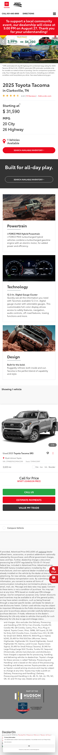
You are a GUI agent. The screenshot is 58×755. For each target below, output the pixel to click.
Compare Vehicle (15, 528)
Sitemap (30, 735)
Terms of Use (45, 735)
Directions (28, 13)
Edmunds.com (44, 96)
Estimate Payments (29, 500)
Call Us (29, 492)
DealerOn (21, 735)
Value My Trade (29, 507)
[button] (10, 13)
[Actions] (53, 453)
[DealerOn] (9, 731)
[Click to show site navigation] (54, 13)
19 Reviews (31, 96)
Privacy (37, 735)
